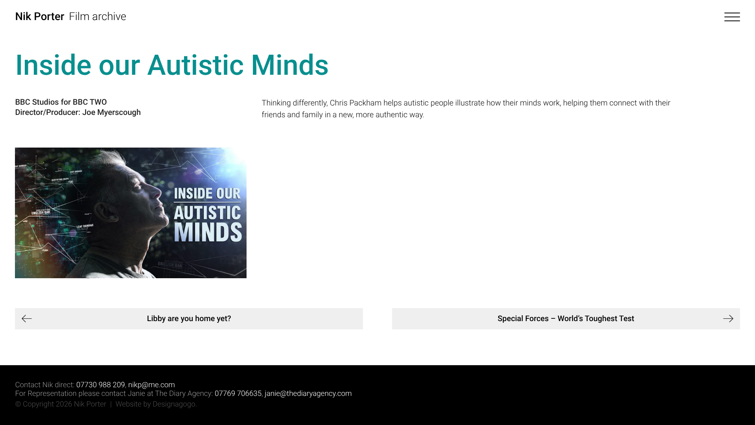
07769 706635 (238, 393)
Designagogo (174, 404)
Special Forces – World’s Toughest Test (566, 318)
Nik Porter (39, 16)
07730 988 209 (100, 385)
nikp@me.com (151, 385)
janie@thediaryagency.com (308, 393)
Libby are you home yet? (189, 318)
